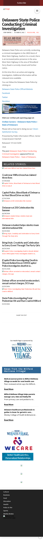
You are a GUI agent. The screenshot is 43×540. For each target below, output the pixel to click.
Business (6, 495)
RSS (38, 32)
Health (5, 504)
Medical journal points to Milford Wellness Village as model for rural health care (21, 380)
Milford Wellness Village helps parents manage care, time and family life (19, 395)
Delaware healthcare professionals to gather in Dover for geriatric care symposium (19, 411)
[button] (37, 10)
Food (5, 498)
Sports (5, 511)
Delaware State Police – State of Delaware (19, 157)
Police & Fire (31, 32)
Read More (8, 389)
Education (7, 501)
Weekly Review (8, 514)
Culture (6, 492)
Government (7, 489)
